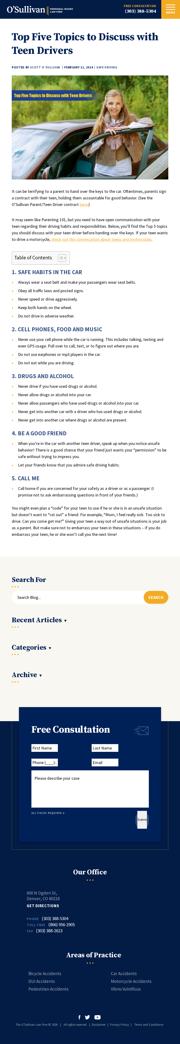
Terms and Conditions (148, 1025)
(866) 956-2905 (61, 924)
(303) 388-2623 (49, 930)
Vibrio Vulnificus (126, 989)
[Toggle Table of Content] (59, 258)
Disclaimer (99, 1025)
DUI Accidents (41, 981)
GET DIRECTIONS (43, 905)
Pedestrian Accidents (48, 989)
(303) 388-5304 (140, 11)
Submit (142, 819)
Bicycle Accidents (44, 973)
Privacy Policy (119, 1025)
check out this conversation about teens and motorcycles (101, 239)
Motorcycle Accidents (131, 981)
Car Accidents (124, 973)
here (83, 204)
